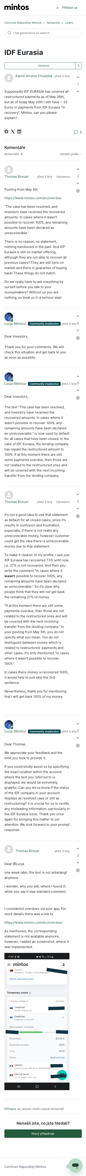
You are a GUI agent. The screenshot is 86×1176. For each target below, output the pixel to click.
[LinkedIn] (19, 132)
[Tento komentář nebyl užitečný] (78, 183)
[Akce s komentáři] (78, 191)
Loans (69, 22)
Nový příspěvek (43, 1133)
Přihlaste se (12, 1109)
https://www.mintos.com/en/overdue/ (33, 922)
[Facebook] (6, 132)
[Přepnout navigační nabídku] (57, 7)
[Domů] (16, 8)
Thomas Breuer (16, 176)
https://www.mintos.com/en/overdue (32, 198)
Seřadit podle (69, 154)
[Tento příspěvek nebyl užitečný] (78, 91)
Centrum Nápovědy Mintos (22, 22)
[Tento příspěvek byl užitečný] (78, 77)
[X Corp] (13, 132)
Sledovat (43, 65)
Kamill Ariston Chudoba (33, 76)
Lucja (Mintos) (15, 324)
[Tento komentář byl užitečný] (78, 169)
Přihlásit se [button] (69, 7)
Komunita (53, 22)
